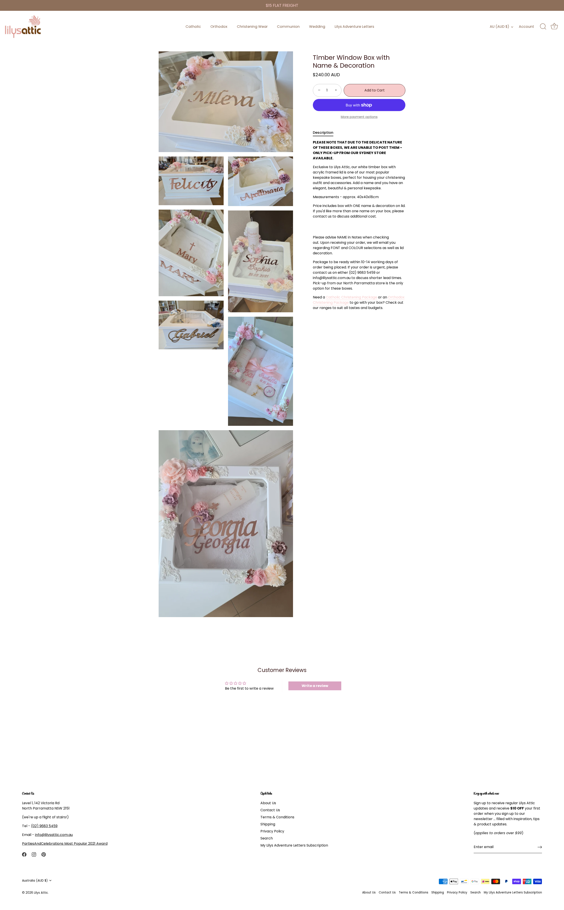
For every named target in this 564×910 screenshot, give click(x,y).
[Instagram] (34, 854)
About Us (268, 803)
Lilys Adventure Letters (354, 26)
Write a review (315, 685)
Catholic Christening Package (351, 297)
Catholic (193, 26)
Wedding (317, 26)
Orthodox (218, 26)
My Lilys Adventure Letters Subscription (294, 845)
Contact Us (270, 810)
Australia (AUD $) (35, 880)
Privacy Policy (272, 831)
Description (323, 132)
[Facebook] (24, 854)
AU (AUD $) (499, 26)
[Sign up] (540, 847)
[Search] (543, 27)
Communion (288, 26)
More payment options (359, 117)
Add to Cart (374, 90)
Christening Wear (252, 26)
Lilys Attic (41, 893)
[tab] (325, 132)
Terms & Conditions (277, 817)
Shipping (267, 824)
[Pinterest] (43, 854)
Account (526, 26)
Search (266, 838)
